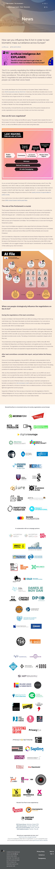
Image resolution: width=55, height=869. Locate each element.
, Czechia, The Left (27, 829)
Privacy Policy (41, 851)
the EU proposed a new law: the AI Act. (15, 92)
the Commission (20, 383)
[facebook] (45, 3)
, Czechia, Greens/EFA (27, 826)
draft (27, 383)
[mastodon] (45, 7)
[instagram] (47, 3)
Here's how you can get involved (27, 837)
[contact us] (47, 7)
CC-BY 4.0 (15, 854)
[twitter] (43, 3)
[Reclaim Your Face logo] (2, 850)
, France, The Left (27, 827)
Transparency (42, 858)
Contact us (42, 855)
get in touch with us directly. (40, 840)
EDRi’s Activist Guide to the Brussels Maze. (16, 200)
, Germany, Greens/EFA (27, 824)
